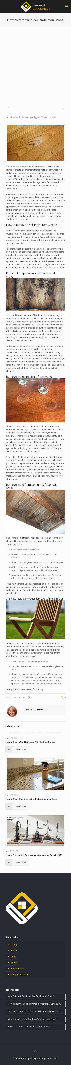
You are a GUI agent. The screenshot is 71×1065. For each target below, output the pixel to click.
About (14, 950)
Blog (13, 956)
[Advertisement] (35, 63)
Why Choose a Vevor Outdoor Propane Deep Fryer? (32, 1019)
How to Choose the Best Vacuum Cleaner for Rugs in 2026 (33, 855)
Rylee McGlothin (29, 117)
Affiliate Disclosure (20, 974)
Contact (14, 962)
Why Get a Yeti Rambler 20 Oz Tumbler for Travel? (31, 996)
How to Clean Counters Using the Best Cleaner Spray (31, 799)
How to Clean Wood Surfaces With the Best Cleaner (30, 742)
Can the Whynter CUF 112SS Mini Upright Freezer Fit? (33, 1011)
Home (14, 945)
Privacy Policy (17, 968)
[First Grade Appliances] (35, 7)
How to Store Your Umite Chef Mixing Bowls (29, 1026)
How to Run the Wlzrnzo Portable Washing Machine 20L (34, 1004)
